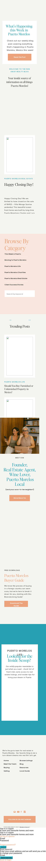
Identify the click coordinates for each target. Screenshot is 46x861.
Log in (3, 847)
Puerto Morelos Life (14, 382)
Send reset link (6, 858)
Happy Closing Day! (18, 184)
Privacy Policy (24, 827)
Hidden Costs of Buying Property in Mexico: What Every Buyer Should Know (15, 518)
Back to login (5, 860)
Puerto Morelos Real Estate (18, 178)
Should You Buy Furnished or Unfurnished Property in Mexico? (18, 389)
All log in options (7, 836)
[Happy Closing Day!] (20, 154)
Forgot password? (8, 845)
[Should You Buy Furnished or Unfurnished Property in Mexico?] (20, 356)
